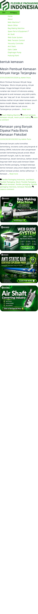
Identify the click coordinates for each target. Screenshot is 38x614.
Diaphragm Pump (14, 52)
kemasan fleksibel (24, 187)
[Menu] (4, 13)
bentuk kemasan (29, 115)
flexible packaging (23, 184)
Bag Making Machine (16, 28)
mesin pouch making (22, 117)
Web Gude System (15, 37)
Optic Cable (12, 49)
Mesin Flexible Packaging (26, 182)
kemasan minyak (6, 117)
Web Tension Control (16, 40)
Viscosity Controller (15, 43)
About (10, 19)
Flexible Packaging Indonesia (13, 180)
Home (10, 16)
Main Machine (13, 22)
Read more (26, 109)
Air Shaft (11, 34)
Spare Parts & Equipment (18, 31)
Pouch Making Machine (11, 115)
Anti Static (12, 46)
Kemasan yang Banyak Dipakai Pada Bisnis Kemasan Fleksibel (16, 130)
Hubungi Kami (13, 55)
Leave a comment (7, 189)
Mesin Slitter (13, 25)
